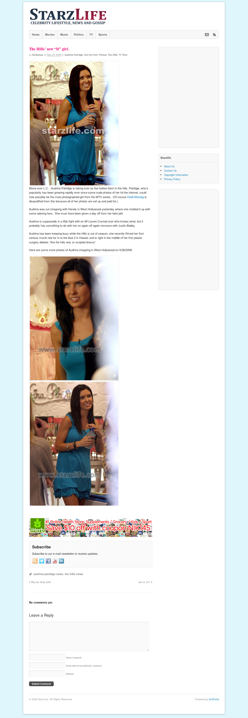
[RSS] (35, 561)
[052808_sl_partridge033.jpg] (74, 184)
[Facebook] (48, 561)
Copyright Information (176, 175)
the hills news (74, 574)
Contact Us (170, 170)
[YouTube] (55, 561)
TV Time (123, 54)
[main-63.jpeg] (74, 379)
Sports (102, 34)
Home (36, 34)
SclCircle (214, 699)
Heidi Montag (135, 197)
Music (64, 34)
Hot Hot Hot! (91, 54)
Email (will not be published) (84, 665)
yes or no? (144, 582)
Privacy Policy (172, 179)
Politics (79, 34)
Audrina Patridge (74, 54)
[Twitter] (42, 561)
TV (91, 34)
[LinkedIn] (61, 561)
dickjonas (37, 54)
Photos (103, 54)
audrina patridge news (48, 574)
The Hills (112, 54)
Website (70, 673)
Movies (50, 34)
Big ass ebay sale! (41, 582)
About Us (169, 166)
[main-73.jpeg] (74, 504)
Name (74, 657)
